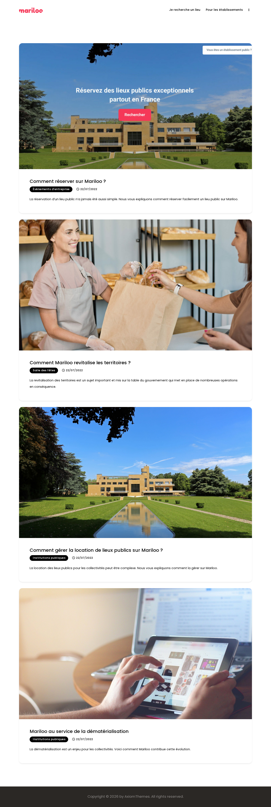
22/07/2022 (88, 189)
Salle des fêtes (44, 370)
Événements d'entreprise (51, 189)
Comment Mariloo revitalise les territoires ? (80, 362)
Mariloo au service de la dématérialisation (79, 731)
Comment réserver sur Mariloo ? (68, 181)
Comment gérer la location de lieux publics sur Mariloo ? (96, 550)
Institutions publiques (49, 558)
